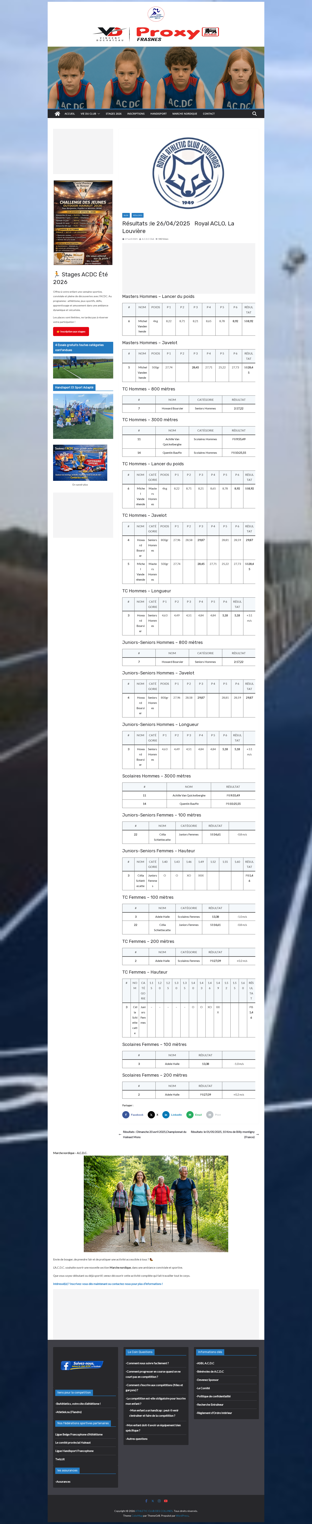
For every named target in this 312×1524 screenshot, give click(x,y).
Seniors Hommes (205, 408)
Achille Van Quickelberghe (189, 795)
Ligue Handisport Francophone (74, 1450)
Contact (209, 113)
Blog (126, 215)
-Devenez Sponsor (207, 1379)
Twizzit (60, 1459)
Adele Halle (162, 916)
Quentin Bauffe (172, 452)
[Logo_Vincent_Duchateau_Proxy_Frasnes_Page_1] (156, 28)
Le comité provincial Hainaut (73, 1442)
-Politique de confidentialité (213, 1396)
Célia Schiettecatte (140, 881)
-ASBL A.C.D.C (205, 1363)
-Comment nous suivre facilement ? (147, 1363)
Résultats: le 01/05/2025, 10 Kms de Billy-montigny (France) (223, 1134)
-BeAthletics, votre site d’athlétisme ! (78, 1403)
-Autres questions (137, 1438)
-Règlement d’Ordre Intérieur (214, 1412)
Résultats (137, 215)
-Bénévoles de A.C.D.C (210, 1371)
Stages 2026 (114, 113)
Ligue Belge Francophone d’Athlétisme (79, 1434)
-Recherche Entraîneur (210, 1404)
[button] (98, 113)
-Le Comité (203, 1388)
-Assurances (62, 1481)
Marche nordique (184, 113)
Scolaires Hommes (205, 439)
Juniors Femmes (189, 834)
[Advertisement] (188, 268)
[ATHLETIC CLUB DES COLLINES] (57, 113)
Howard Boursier (172, 408)
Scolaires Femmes (189, 916)
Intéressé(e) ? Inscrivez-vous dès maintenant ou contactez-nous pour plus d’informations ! (108, 1283)
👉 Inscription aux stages (71, 331)
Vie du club (88, 113)
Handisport (158, 113)
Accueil (70, 113)
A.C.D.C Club (148, 239)
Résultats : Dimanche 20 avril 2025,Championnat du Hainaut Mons (154, 1134)
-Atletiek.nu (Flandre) (68, 1412)
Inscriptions (136, 113)
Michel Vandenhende (142, 326)
